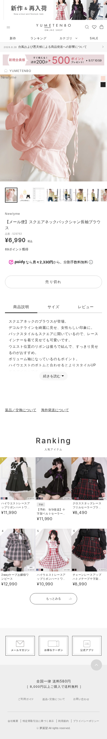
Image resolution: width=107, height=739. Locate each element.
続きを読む (51, 376)
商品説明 (21, 306)
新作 (13, 38)
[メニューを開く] (8, 27)
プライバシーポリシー (86, 720)
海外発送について (55, 410)
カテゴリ (66, 38)
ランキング (38, 38)
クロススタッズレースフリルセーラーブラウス (87, 507)
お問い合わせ (81, 699)
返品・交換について (53, 699)
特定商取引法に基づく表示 (38, 720)
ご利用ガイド (26, 699)
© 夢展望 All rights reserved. (53, 728)
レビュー (86, 306)
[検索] (87, 27)
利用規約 (63, 720)
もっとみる (53, 598)
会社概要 (13, 720)
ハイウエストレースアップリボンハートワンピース (15, 507)
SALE (94, 38)
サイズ (53, 306)
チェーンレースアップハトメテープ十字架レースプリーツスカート (87, 578)
